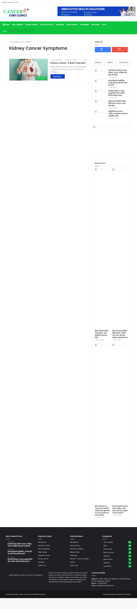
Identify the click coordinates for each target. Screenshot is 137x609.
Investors (41, 562)
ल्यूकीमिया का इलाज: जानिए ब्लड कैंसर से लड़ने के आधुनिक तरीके (118, 113)
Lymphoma (84, 24)
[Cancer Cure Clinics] (16, 13)
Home (6, 24)
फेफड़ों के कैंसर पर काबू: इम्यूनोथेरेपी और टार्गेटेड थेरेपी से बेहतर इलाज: (116, 93)
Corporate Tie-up (44, 555)
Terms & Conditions (76, 549)
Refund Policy (75, 552)
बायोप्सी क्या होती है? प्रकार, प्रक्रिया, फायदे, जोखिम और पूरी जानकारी (117, 72)
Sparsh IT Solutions (124, 594)
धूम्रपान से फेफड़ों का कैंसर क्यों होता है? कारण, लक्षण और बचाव (117, 103)
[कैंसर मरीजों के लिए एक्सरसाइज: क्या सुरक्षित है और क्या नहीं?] (102, 248)
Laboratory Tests (44, 545)
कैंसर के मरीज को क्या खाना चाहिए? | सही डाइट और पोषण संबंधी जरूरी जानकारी (120, 509)
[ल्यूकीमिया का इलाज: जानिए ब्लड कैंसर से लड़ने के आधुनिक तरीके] (101, 114)
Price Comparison (44, 549)
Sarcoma (60, 24)
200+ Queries (17, 24)
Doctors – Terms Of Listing (79, 559)
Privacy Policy (75, 545)
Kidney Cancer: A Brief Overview (68, 62)
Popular (98, 62)
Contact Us (42, 565)
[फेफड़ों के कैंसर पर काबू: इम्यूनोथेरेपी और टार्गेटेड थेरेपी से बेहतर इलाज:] (101, 94)
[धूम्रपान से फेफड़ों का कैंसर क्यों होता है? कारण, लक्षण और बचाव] (101, 104)
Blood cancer (32, 24)
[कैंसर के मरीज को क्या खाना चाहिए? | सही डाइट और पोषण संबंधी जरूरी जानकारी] (120, 424)
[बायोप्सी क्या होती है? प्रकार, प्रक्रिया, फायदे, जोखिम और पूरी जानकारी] (101, 73)
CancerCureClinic (57, 60)
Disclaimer (73, 555)
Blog (104, 24)
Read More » (57, 76)
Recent (110, 62)
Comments (123, 62)
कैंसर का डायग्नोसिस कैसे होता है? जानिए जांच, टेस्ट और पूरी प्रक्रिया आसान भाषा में (119, 334)
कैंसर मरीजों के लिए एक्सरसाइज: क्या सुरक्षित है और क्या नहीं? (101, 334)
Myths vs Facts (46, 24)
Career (72, 562)
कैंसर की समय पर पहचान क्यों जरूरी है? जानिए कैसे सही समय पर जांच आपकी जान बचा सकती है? (102, 510)
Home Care (74, 565)
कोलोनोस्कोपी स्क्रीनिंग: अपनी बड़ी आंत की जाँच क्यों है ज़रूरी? (117, 83)
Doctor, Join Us (43, 559)
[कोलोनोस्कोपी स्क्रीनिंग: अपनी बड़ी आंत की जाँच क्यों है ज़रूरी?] (101, 84)
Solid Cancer (71, 24)
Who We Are (42, 542)
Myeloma (95, 24)
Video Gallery (42, 552)
